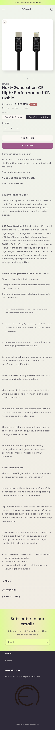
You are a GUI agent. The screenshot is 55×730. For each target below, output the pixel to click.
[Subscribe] (47, 642)
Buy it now (28, 145)
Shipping (5, 108)
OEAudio (23, 724)
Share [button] (8, 581)
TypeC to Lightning (39, 117)
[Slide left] (22, 79)
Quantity (6, 123)
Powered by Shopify (32, 724)
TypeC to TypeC (13, 117)
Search (8, 660)
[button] (3, 9)
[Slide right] (33, 79)
